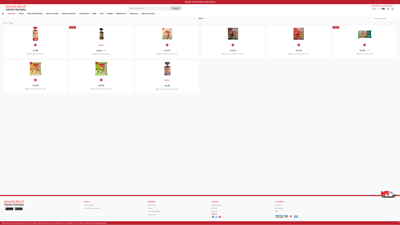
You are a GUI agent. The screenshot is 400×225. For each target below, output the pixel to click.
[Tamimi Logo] (16, 8)
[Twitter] (216, 217)
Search (175, 8)
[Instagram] (219, 217)
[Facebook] (213, 217)
